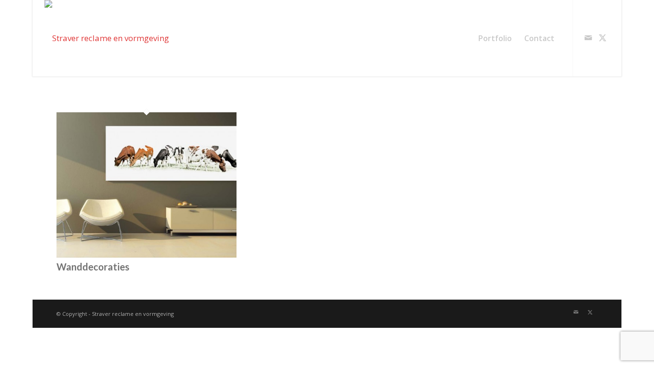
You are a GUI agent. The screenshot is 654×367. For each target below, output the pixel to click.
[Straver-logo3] (107, 38)
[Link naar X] (602, 38)
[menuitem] (495, 38)
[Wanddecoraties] (146, 254)
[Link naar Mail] (588, 38)
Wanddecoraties (92, 266)
